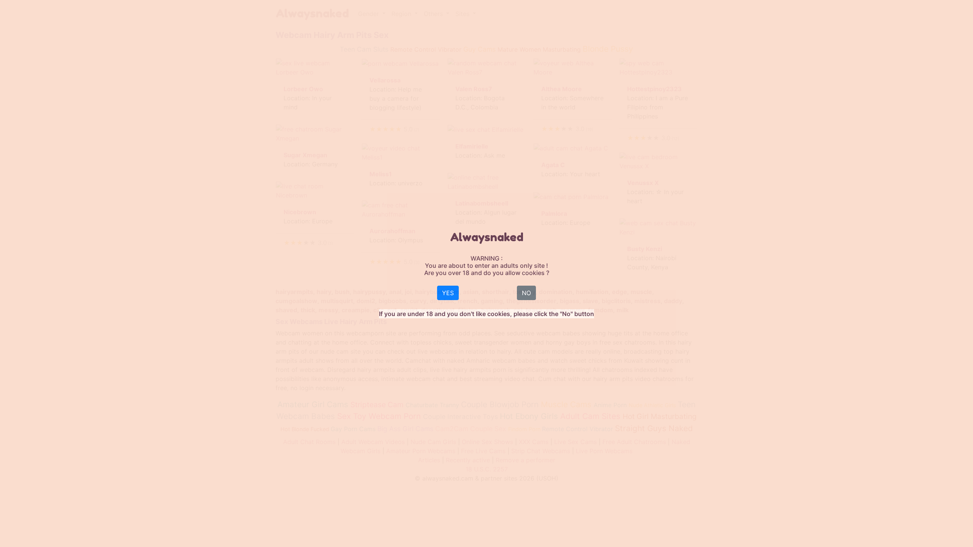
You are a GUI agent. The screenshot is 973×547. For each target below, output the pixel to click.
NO (526, 293)
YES (448, 293)
